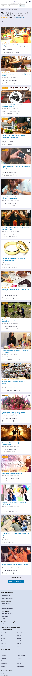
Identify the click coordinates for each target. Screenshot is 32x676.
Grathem (3, 646)
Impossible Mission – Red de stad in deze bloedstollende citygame (14, 197)
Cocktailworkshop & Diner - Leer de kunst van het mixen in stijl (16, 228)
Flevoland (3, 655)
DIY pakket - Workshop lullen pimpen (13, 45)
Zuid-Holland (20, 666)
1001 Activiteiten (6, 595)
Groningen (4, 663)
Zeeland (19, 663)
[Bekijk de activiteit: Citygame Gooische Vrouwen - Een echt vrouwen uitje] (16, 493)
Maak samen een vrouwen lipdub (12, 473)
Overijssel (19, 658)
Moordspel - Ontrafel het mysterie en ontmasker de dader (13, 105)
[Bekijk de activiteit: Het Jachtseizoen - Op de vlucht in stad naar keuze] (16, 554)
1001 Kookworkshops (7, 608)
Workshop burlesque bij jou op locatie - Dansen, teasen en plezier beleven (14, 413)
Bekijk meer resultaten (15, 581)
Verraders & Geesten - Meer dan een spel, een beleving (16, 167)
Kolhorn (19, 635)
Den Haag (3, 641)
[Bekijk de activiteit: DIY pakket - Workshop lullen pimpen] (16, 35)
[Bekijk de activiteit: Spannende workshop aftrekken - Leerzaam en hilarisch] (16, 340)
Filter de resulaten (7, 21)
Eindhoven (4, 643)
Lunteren (19, 638)
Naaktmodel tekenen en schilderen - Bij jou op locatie (16, 75)
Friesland (3, 658)
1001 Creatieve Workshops (8, 606)
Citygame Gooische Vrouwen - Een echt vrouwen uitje (14, 503)
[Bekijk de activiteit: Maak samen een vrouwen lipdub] (16, 463)
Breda (2, 635)
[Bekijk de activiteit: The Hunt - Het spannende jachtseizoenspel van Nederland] (16, 433)
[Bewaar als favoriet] (28, 29)
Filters (3, 6)
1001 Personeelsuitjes (7, 598)
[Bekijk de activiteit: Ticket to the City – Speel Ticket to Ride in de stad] (16, 523)
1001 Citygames (5, 616)
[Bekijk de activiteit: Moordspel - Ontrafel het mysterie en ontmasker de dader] (16, 95)
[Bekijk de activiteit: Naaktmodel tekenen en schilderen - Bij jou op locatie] (16, 64)
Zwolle (18, 646)
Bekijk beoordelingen (19, 17)
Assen (21, 6)
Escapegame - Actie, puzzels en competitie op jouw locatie (16, 320)
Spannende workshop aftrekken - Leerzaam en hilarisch (15, 351)
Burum (3, 638)
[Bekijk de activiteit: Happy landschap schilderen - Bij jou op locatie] (16, 371)
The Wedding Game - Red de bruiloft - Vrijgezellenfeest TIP (13, 259)
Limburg (3, 666)
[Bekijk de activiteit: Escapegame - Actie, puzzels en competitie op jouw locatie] (16, 310)
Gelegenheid (12, 6)
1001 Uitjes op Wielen (7, 613)
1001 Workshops (5, 603)
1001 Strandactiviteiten (7, 619)
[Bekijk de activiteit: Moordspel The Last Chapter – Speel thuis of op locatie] (16, 279)
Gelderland (4, 661)
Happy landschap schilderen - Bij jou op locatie (14, 382)
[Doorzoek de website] (26, 2)
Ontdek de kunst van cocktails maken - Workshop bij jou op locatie (13, 136)
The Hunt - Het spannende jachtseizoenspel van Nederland (15, 443)
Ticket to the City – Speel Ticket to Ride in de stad (15, 534)
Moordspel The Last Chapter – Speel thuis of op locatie (15, 290)
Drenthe (3, 653)
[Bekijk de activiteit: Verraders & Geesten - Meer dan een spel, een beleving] (16, 156)
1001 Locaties (5, 624)
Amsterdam (4, 633)
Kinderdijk (19, 633)
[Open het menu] (2, 2)
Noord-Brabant (21, 653)
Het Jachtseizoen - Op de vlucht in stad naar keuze (15, 565)
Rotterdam (19, 641)
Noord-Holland (21, 655)
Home (2, 9)
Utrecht (19, 643)
